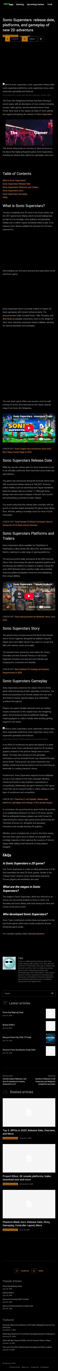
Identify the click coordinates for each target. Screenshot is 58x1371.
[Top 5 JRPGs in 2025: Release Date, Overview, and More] (29, 1112)
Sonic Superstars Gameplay (15, 194)
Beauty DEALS (9, 1024)
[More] (41, 39)
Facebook (25, 1271)
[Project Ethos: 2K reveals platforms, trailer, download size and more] (29, 1158)
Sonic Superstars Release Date (16, 183)
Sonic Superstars (44, 114)
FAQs (5, 197)
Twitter (40, 1271)
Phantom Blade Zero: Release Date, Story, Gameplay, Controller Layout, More (26, 1223)
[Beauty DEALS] (50, 1026)
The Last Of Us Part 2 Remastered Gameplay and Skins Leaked (27, 1347)
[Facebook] (17, 1271)
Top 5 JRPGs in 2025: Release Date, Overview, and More (29, 1132)
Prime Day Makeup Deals (13, 1012)
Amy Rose (7, 318)
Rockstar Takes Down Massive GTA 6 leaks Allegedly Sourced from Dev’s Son (29, 1326)
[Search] (52, 994)
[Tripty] (9, 970)
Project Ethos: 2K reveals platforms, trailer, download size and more (27, 1177)
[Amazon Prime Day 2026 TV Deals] (50, 1038)
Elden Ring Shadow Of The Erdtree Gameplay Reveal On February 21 (29, 1334)
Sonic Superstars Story (13, 190)
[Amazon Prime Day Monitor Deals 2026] (50, 1051)
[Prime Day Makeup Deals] (50, 1014)
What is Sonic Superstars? (14, 180)
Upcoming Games (10, 36)
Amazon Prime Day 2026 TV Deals (17, 1037)
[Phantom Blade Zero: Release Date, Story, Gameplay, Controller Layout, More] (29, 1204)
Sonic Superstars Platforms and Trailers (20, 187)
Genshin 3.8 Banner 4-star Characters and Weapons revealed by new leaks (45, 1081)
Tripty (20, 958)
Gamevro (40, 933)
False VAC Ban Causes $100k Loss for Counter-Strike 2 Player (27, 1340)
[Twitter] (34, 1271)
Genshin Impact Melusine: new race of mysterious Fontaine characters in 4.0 (14, 1081)
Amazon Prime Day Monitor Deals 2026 (19, 1050)
